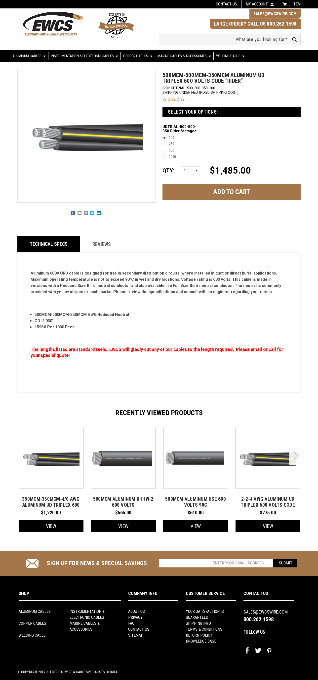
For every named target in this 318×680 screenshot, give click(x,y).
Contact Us (138, 629)
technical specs (49, 244)
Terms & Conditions (204, 629)
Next (294, 456)
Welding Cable (228, 56)
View (51, 526)
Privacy (135, 617)
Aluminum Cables (27, 56)
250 (171, 144)
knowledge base (201, 641)
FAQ (131, 623)
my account (257, 4)
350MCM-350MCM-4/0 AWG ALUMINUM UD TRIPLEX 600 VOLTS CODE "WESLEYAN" (51, 505)
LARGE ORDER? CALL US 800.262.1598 (255, 24)
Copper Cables (136, 56)
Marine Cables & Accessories (182, 56)
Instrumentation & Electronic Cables (83, 56)
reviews (101, 244)
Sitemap (135, 635)
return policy (199, 635)
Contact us (226, 4)
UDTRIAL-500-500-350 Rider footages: (179, 129)
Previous (23, 456)
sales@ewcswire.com (275, 13)
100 (171, 138)
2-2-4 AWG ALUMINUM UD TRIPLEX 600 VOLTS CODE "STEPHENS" (268, 505)
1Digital (113, 672)
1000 (172, 157)
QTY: (168, 170)
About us (136, 611)
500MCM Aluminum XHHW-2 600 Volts (123, 502)
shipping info (198, 623)
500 (171, 150)
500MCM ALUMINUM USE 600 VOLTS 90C (195, 502)
